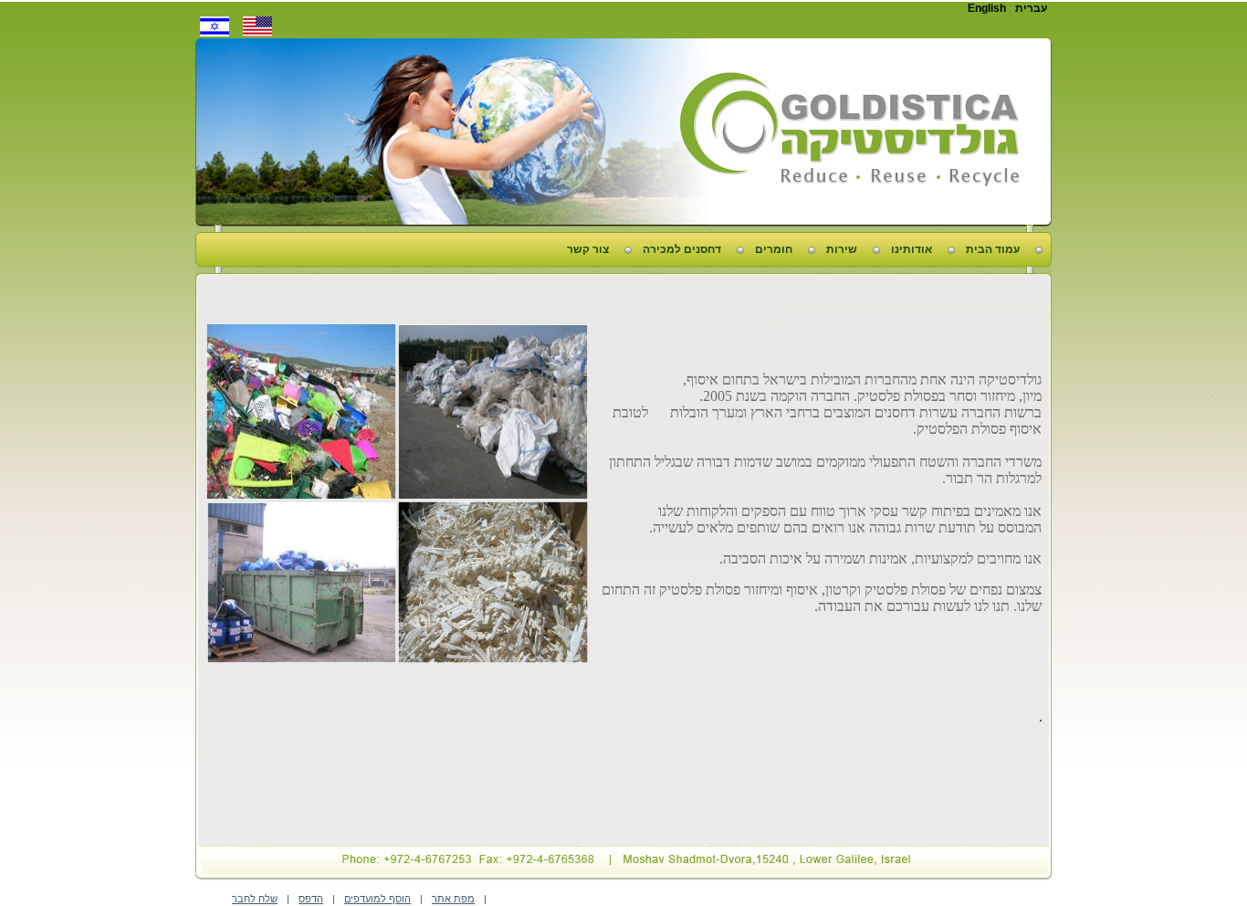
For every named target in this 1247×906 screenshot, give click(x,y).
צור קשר (588, 249)
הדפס (311, 898)
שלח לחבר (255, 898)
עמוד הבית (993, 249)
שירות (841, 249)
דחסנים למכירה (682, 249)
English (987, 8)
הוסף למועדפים (377, 898)
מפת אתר (453, 898)
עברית (1031, 8)
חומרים (773, 249)
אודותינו (911, 249)
